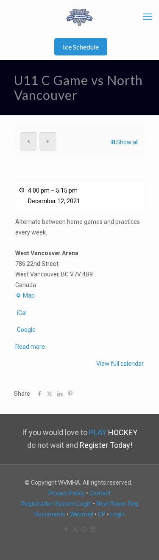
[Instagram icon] (84, 529)
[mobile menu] (147, 17)
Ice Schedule (81, 47)
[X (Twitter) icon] (75, 529)
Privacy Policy (66, 493)
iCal (22, 312)
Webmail (81, 514)
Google (26, 329)
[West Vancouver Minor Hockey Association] (79, 17)
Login (117, 514)
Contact (100, 493)
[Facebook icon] (66, 529)
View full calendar (120, 363)
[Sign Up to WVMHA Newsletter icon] (93, 529)
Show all (127, 142)
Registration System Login (56, 503)
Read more (30, 346)
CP (102, 514)
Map (25, 296)
